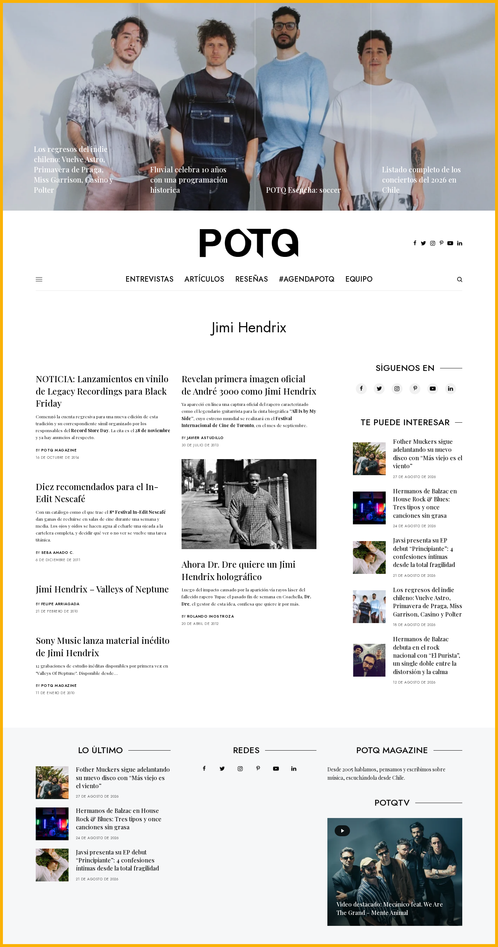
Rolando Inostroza (210, 616)
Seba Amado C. (57, 552)
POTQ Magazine (59, 450)
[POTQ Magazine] (249, 243)
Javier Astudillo (205, 438)
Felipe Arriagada (60, 604)
